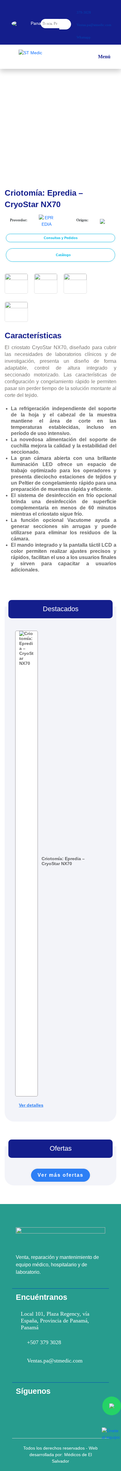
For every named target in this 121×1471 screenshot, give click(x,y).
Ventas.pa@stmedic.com (55, 1361)
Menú (104, 58)
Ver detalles (31, 1105)
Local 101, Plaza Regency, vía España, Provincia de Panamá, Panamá (55, 1321)
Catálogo (63, 255)
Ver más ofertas (60, 1175)
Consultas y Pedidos (61, 238)
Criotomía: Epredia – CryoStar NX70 (63, 861)
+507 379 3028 (44, 1342)
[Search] (65, 24)
